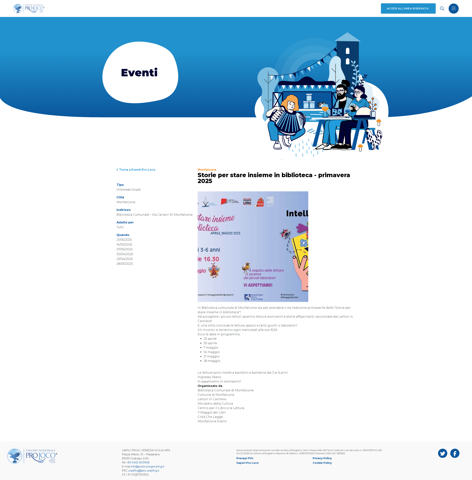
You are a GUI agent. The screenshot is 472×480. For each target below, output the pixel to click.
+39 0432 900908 (138, 462)
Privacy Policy (322, 458)
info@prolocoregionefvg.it (147, 466)
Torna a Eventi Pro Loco (136, 169)
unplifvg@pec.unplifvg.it (143, 470)
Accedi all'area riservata (407, 8)
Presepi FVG (244, 458)
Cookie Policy (322, 463)
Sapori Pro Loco (247, 463)
